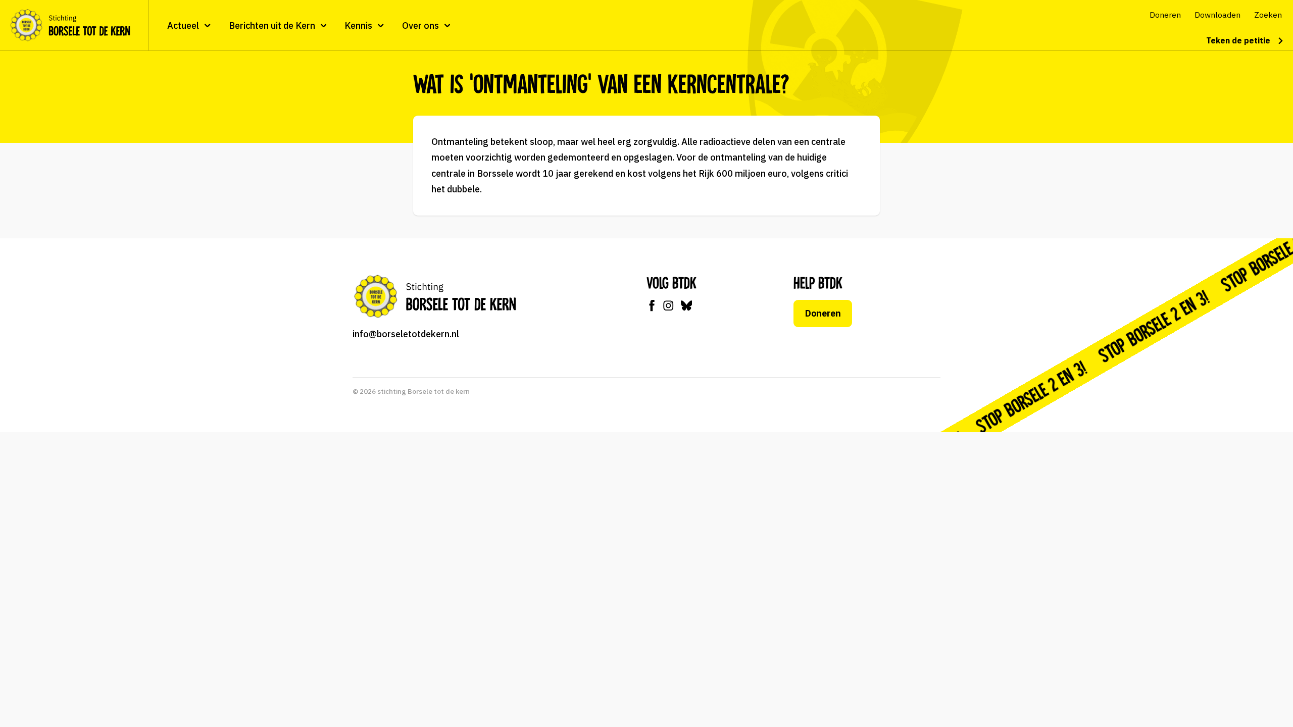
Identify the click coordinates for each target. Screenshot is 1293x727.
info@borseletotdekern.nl (406, 334)
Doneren (823, 313)
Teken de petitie (1238, 40)
